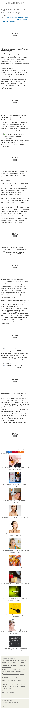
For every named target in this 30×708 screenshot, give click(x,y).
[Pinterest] (15, 452)
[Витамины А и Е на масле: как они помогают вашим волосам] (15, 515)
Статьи (21, 6)
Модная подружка (15, 3)
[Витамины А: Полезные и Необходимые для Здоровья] (15, 565)
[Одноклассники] (21, 452)
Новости (15, 6)
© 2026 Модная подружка (7, 700)
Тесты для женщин (14, 449)
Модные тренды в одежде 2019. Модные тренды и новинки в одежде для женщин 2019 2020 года (13, 686)
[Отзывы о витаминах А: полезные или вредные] (15, 582)
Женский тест (8, 449)
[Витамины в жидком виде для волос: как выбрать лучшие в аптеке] (15, 629)
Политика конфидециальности (8, 704)
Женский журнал (22, 449)
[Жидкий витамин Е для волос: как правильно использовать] (15, 613)
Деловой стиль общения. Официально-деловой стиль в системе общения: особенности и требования (13, 675)
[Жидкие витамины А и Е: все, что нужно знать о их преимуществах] (15, 548)
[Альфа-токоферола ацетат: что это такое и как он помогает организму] (15, 465)
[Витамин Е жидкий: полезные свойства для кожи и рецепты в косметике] (15, 532)
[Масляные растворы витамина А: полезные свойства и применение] (15, 596)
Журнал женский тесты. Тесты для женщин (15, 17)
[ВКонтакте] (9, 452)
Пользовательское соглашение (12, 702)
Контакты (4, 702)
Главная (8, 6)
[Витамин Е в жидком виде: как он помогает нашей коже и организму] (15, 646)
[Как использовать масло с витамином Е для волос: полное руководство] (15, 482)
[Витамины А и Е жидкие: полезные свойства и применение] (15, 499)
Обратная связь (5, 706)
